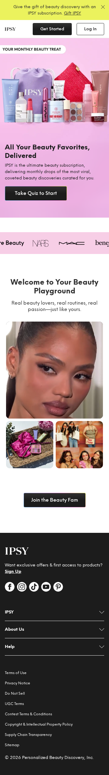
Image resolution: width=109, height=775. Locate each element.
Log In (90, 29)
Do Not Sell (15, 693)
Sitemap (12, 745)
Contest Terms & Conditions (28, 714)
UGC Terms (14, 704)
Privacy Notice (17, 683)
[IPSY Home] (10, 29)
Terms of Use (16, 673)
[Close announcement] (103, 7)
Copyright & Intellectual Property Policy (39, 724)
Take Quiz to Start (36, 193)
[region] (54, 128)
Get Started (52, 29)
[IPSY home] (17, 551)
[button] (54, 370)
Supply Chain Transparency (28, 735)
